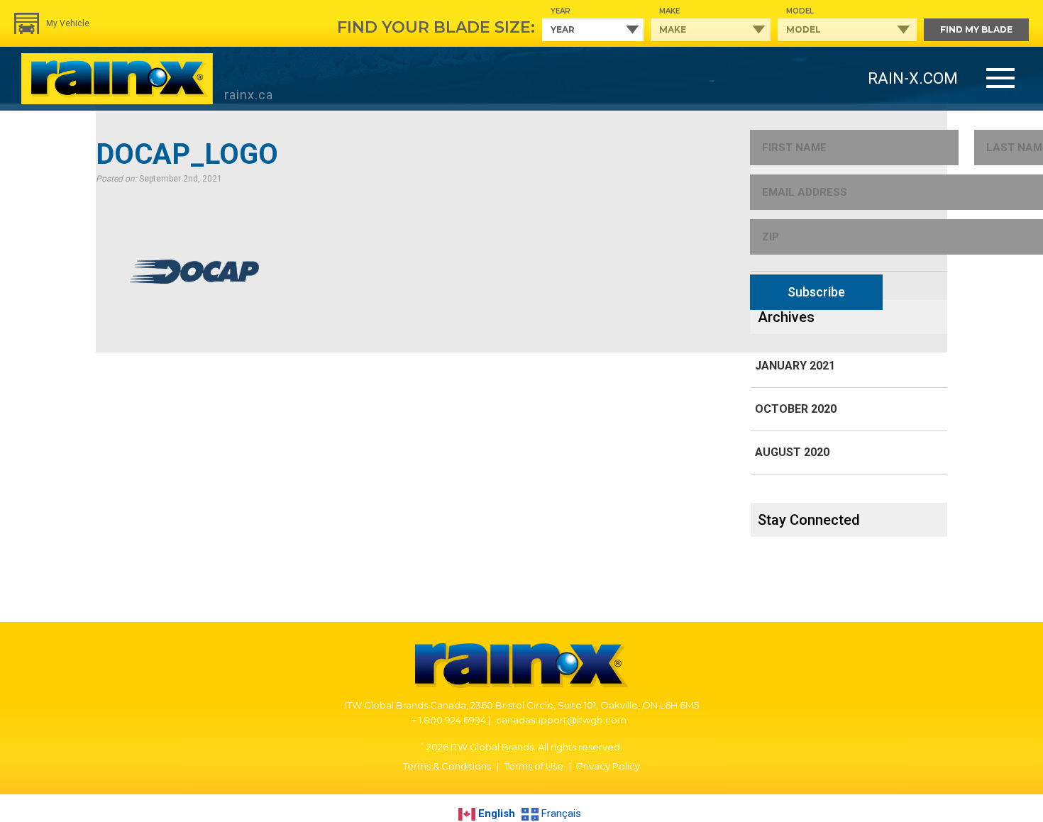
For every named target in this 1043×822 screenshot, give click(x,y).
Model (800, 11)
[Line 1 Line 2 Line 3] (1000, 79)
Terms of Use (533, 766)
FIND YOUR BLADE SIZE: (436, 27)
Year (560, 11)
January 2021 (795, 365)
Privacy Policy (608, 766)
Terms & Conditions (447, 766)
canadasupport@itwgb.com (561, 720)
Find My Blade (976, 29)
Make (669, 11)
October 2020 (796, 409)
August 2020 (792, 452)
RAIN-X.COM (913, 78)
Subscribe (816, 291)
